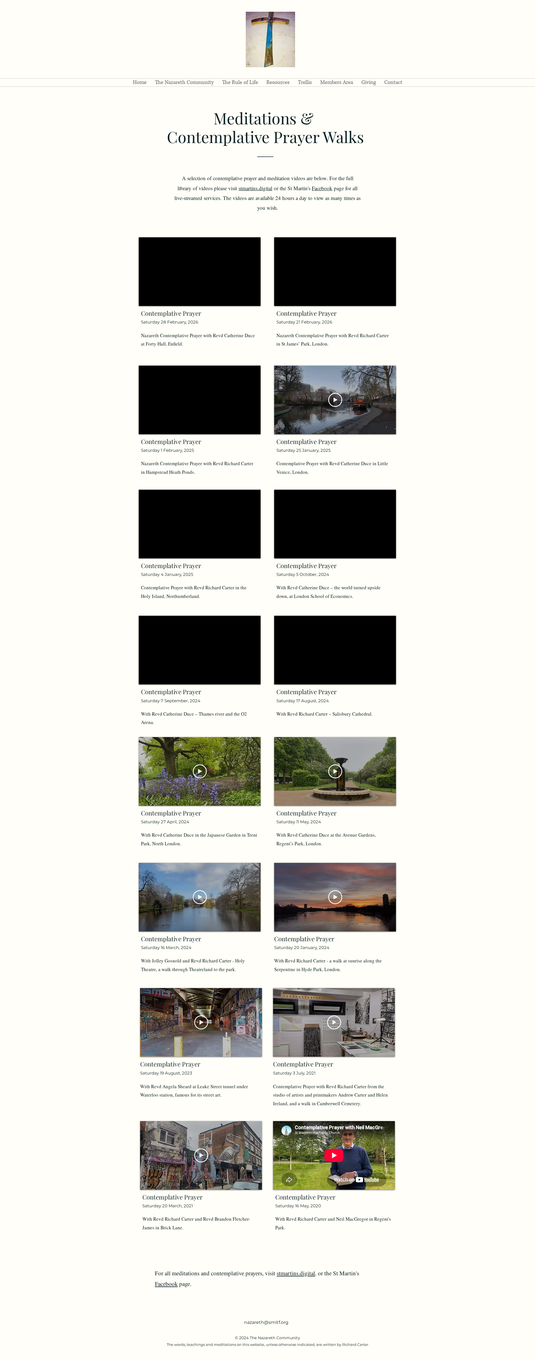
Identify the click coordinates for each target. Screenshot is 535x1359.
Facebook (322, 188)
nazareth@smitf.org (266, 1322)
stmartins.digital (255, 188)
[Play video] (200, 771)
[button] (184, 82)
